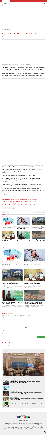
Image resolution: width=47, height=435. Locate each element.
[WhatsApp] (27, 417)
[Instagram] (23, 417)
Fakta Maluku (7, 427)
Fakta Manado (34, 427)
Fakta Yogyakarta (14, 428)
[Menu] (3, 3)
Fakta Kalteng (38, 424)
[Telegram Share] (41, 212)
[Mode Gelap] (42, 3)
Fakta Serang (25, 426)
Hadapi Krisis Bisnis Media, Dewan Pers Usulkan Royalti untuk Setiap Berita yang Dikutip (19, 201)
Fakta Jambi (19, 426)
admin (6, 35)
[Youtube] (25, 417)
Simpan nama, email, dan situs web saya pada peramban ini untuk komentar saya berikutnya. (22, 333)
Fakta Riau (20, 428)
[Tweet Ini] (37, 212)
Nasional (4, 31)
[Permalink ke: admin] (3, 36)
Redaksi (41, 428)
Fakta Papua (31, 423)
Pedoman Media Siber (24, 430)
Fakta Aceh (25, 423)
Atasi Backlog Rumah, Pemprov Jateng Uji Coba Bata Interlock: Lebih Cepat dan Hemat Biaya (26, 404)
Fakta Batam (20, 424)
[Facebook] (18, 417)
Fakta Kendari (14, 427)
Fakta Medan (26, 424)
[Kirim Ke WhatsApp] (44, 212)
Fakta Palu (40, 427)
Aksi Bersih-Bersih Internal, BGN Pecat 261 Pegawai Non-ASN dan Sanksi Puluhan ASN (18, 197)
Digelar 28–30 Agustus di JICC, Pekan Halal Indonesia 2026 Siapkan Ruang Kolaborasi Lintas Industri (24, 346)
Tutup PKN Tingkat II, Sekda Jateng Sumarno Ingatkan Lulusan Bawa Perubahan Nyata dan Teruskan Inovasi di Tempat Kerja (27, 388)
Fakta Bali (14, 426)
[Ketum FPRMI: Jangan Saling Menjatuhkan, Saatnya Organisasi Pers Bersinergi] (23, 235)
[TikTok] (29, 417)
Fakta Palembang (27, 427)
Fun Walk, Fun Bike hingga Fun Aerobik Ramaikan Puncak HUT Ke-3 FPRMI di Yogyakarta (19, 199)
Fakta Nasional (14, 423)
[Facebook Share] (34, 212)
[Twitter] (20, 417)
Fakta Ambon (7, 428)
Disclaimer (32, 428)
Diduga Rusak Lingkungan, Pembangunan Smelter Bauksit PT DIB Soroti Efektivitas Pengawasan (20, 204)
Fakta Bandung (9, 424)
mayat (13, 208)
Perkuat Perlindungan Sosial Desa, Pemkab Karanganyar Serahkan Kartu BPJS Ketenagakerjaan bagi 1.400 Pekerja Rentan (25, 382)
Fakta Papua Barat (38, 423)
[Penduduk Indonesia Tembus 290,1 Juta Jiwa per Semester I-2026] (8, 221)
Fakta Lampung (32, 426)
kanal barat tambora (7, 208)
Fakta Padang (39, 426)
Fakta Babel (20, 427)
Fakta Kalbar (7, 423)
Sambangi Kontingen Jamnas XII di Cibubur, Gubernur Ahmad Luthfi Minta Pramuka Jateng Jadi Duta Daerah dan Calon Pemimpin (26, 393)
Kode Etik (37, 428)
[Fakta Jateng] (7, 3)
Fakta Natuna (26, 428)
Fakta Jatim (15, 424)
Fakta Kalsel (32, 424)
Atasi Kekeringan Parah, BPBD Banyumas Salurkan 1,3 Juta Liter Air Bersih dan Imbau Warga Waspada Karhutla (26, 399)
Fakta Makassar (8, 426)
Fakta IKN (20, 423)
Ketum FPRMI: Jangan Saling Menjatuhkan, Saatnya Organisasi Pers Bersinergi (17, 203)
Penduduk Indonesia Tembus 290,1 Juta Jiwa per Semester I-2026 (14, 196)
